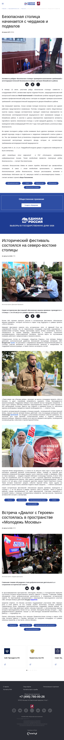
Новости (23, 8)
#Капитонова (40, 183)
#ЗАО (27, 183)
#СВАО (54, 500)
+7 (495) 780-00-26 (32, 696)
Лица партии (27, 686)
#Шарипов (13, 625)
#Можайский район (13, 183)
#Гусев (10, 500)
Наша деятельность (13, 8)
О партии (6, 686)
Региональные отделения (51, 686)
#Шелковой (21, 500)
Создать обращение (31, 205)
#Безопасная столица (32, 187)
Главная (4, 8)
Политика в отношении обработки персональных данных (32, 723)
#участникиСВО (32, 504)
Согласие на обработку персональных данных (32, 725)
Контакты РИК (7, 689)
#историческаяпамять (32, 629)
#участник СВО (26, 625)
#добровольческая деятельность (45, 625)
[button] (26, 670)
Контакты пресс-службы (30, 689)
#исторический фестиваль (38, 500)
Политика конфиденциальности (32, 722)
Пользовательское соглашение (32, 720)
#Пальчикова (52, 183)
